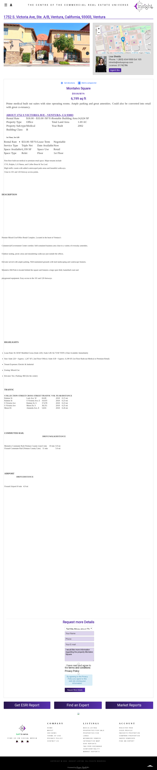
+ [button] (99, 28)
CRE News (52, 733)
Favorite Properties (129, 733)
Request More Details (75, 690)
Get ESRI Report (27, 705)
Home (49, 728)
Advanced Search (92, 738)
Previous (7, 47)
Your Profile (126, 730)
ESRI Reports (90, 744)
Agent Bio (115, 70)
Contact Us (53, 741)
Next (86, 47)
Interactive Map (91, 741)
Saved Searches (127, 738)
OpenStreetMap (119, 53)
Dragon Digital (81, 767)
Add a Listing (90, 728)
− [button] (99, 32)
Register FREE (126, 728)
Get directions (69, 83)
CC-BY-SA (135, 53)
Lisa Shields (115, 56)
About (50, 730)
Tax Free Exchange (92, 746)
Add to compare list (89, 83)
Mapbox (147, 53)
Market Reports (129, 705)
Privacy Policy (72, 671)
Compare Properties (129, 736)
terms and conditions (79, 667)
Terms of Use (54, 736)
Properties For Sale (93, 730)
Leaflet (104, 53)
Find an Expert (78, 705)
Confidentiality (91, 749)
